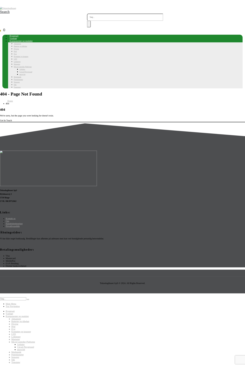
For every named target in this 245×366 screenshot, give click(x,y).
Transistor (17, 87)
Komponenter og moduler (21, 41)
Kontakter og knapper (21, 57)
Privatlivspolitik (13, 226)
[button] (5, 12)
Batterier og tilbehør (20, 46)
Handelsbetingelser (14, 223)
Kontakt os (10, 218)
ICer (15, 54)
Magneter (17, 64)
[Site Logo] (8, 8)
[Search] (89, 24)
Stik (15, 85)
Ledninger (17, 62)
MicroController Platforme (23, 67)
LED (15, 59)
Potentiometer (18, 80)
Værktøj (13, 38)
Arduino (22, 69)
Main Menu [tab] (11, 304)
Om (7, 221)
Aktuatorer (17, 44)
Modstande (17, 77)
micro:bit (22, 74)
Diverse (16, 49)
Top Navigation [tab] (13, 306)
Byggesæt (13, 36)
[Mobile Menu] (0, 4)
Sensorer (17, 82)
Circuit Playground (25, 72)
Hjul (15, 51)
